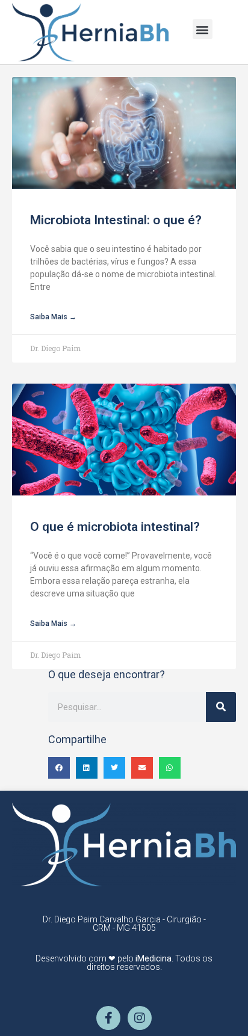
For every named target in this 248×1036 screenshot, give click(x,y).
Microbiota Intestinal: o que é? (116, 220)
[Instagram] (140, 1018)
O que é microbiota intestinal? (115, 527)
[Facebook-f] (108, 1018)
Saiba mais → (53, 317)
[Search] (221, 707)
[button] (202, 29)
